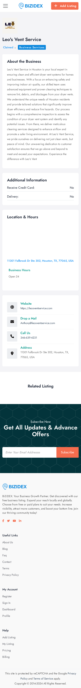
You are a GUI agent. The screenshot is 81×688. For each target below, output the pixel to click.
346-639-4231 (28, 338)
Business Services (31, 47)
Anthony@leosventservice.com (37, 323)
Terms (5, 568)
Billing (6, 657)
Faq (4, 555)
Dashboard (8, 609)
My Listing (8, 644)
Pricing (6, 650)
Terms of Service (43, 679)
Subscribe (67, 452)
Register (7, 596)
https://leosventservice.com (36, 308)
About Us (7, 542)
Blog (5, 549)
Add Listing (68, 6)
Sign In (6, 603)
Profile (6, 616)
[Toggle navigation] (5, 6)
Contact (6, 562)
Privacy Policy (10, 575)
